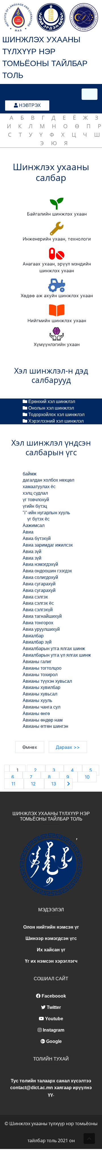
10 (87, 777)
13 (54, 784)
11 (14, 784)
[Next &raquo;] (69, 783)
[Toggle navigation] (89, 94)
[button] (89, 1138)
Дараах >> (68, 747)
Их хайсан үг (51, 949)
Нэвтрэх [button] (29, 105)
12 (34, 784)
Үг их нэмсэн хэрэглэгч (51, 961)
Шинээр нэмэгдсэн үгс (51, 938)
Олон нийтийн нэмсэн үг (51, 927)
